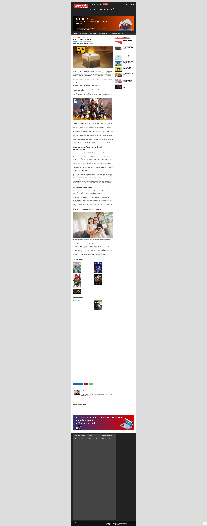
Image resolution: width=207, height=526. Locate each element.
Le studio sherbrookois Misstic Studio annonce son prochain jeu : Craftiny (128, 80)
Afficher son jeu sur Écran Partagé (110, 524)
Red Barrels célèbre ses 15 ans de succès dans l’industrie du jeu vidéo (128, 86)
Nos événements (83, 33)
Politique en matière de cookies (128, 522)
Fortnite (86, 193)
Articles (74, 37)
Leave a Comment (88, 41)
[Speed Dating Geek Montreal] (118, 40)
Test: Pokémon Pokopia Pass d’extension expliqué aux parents (128, 56)
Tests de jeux (93, 33)
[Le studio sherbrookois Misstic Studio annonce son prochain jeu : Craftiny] (118, 79)
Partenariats (115, 523)
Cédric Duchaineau (82, 41)
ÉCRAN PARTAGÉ (82, 522)
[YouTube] (133, 4)
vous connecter (80, 407)
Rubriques (87, 37)
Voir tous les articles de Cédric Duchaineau (89, 397)
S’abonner (105, 4)
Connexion (99, 4)
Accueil (93, 4)
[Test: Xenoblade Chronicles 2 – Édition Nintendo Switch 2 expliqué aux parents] (118, 61)
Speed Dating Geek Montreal (128, 40)
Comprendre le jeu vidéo (104, 33)
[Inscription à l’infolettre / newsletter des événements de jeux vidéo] (118, 46)
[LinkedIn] (131, 4)
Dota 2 (100, 72)
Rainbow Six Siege (88, 74)
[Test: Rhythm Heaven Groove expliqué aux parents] (118, 67)
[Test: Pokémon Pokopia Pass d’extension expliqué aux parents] (118, 55)
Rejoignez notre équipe (108, 523)
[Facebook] (130, 4)
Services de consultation (117, 33)
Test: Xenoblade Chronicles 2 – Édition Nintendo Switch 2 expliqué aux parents (128, 62)
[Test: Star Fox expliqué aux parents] (118, 73)
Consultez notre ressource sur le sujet (98, 249)
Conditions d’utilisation (118, 522)
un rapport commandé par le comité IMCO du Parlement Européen (86, 152)
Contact (118, 524)
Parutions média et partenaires (122, 523)
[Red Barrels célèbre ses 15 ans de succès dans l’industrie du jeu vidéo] (118, 85)
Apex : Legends (85, 93)
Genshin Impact (91, 72)
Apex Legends (85, 72)
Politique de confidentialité (109, 522)
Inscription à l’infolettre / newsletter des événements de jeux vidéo (128, 47)
